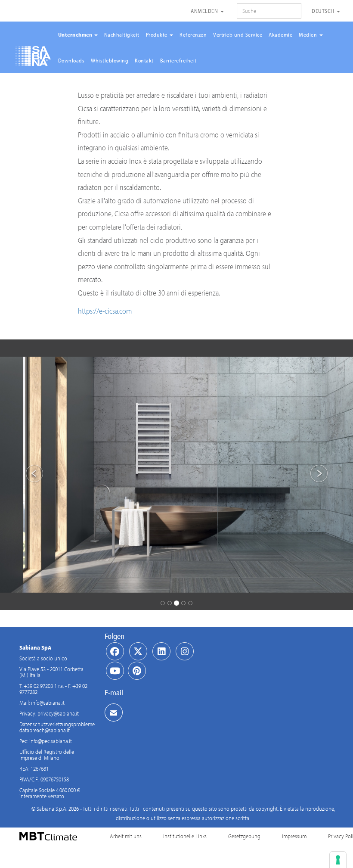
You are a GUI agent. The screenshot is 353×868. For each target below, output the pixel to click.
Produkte (157, 34)
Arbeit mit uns (126, 836)
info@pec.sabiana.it (50, 741)
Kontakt (144, 60)
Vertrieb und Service (237, 34)
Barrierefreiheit (178, 60)
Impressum (294, 836)
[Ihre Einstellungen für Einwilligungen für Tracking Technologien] (338, 860)
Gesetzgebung (244, 836)
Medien (309, 34)
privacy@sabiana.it (58, 713)
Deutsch (324, 10)
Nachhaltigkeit (121, 34)
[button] (26, 475)
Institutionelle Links (185, 836)
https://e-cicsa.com (105, 311)
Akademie (280, 34)
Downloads (71, 60)
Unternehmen (75, 34)
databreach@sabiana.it (44, 730)
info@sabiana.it (48, 702)
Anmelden (205, 10)
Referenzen (193, 34)
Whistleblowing (109, 60)
